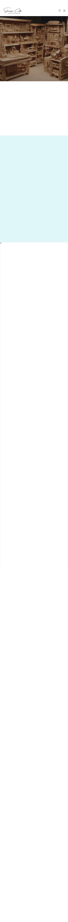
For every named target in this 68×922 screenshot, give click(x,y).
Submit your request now (31, 622)
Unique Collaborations (34, 71)
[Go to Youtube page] (40, 579)
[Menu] (64, 10)
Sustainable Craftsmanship (35, 46)
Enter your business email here (30, 613)
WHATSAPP (34, 40)
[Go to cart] (60, 10)
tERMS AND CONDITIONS (26, 603)
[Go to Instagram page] (34, 579)
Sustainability (25, 587)
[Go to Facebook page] (28, 579)
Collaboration (42, 587)
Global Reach (34, 60)
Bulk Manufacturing (34, 63)
